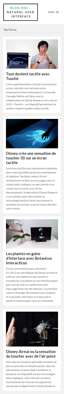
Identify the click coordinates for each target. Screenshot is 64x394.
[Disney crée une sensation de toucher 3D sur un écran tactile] (32, 133)
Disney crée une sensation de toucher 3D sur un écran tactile (31, 158)
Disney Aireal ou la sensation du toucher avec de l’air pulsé (31, 353)
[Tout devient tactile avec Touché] (32, 54)
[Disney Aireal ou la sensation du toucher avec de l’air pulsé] (32, 329)
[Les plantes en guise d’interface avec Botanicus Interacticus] (32, 234)
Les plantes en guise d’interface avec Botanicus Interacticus (29, 258)
